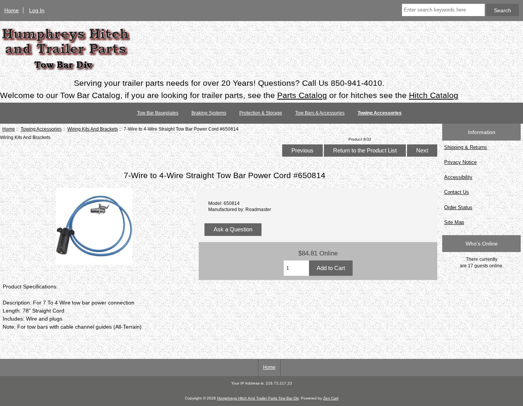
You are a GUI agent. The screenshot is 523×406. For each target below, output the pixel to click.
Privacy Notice (460, 162)
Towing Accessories (41, 128)
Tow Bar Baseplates (157, 113)
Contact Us (456, 192)
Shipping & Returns (465, 147)
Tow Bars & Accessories (320, 113)
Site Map (454, 222)
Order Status (458, 207)
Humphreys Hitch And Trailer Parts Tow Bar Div (258, 398)
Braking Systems (208, 113)
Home (11, 10)
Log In (36, 10)
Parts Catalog (302, 95)
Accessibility (458, 177)
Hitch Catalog (433, 95)
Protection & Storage (260, 113)
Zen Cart (330, 398)
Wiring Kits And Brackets (92, 128)
